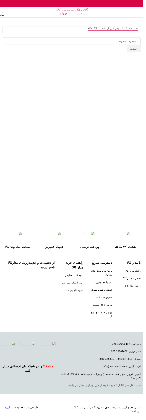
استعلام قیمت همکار (101, 289)
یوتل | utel (106, 28)
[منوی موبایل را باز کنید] (138, 12)
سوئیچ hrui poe (104, 297)
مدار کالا (78, 407)
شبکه (127, 28)
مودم (118, 28)
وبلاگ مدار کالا (133, 270)
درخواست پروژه (103, 282)
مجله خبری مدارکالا (130, 293)
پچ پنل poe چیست (102, 304)
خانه (135, 28)
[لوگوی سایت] (72, 11)
